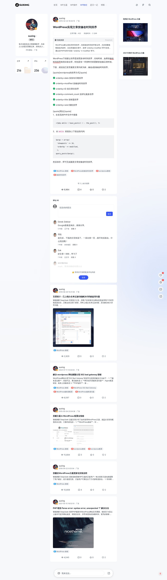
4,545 (66, 557)
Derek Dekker (64, 222)
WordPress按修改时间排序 (83, 171)
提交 (109, 214)
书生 (60, 234)
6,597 (66, 397)
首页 (55, 5)
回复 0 (73, 229)
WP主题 (63, 5)
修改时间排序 (61, 175)
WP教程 (83, 5)
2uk (59, 250)
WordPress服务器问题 (86, 392)
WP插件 (73, 5)
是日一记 (94, 5)
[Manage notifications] (160, 574)
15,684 (67, 455)
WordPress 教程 (62, 171)
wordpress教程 (104, 171)
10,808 (67, 490)
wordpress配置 (96, 449)
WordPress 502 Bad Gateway (85, 388)
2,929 (66, 356)
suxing (31, 36)
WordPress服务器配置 (64, 392)
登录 (83, 277)
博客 (103, 5)
